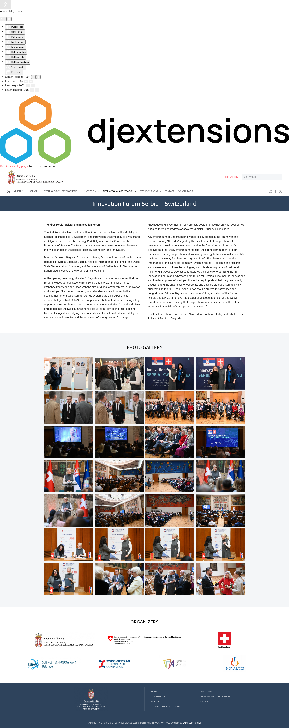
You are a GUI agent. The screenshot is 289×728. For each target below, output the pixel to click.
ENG (236, 177)
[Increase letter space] (37, 90)
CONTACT (169, 191)
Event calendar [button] (149, 191)
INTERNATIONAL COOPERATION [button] (118, 191)
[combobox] (262, 177)
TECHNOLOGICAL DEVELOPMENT (167, 706)
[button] (68, 373)
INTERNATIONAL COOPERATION (214, 696)
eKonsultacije (185, 191)
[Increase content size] (38, 77)
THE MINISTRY (158, 696)
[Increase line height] (33, 85)
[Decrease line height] (28, 85)
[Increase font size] (31, 81)
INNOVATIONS (206, 691)
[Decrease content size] (33, 77)
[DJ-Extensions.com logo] (144, 129)
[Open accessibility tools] (5, 4)
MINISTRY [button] (18, 191)
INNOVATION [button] (89, 191)
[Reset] (3, 19)
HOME (154, 691)
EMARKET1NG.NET (192, 723)
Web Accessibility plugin (14, 166)
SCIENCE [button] (33, 191)
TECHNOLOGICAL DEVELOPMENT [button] (60, 191)
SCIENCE (155, 701)
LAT (232, 177)
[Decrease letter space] (32, 90)
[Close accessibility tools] (9, 19)
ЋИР (227, 177)
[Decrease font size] (26, 81)
